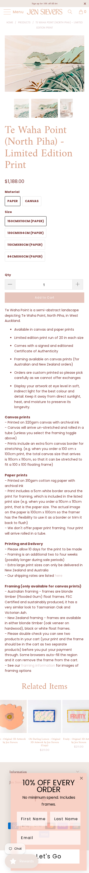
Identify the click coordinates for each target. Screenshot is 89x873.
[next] (79, 67)
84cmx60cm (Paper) (24, 256)
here (58, 575)
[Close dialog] (81, 778)
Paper (12, 201)
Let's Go (48, 856)
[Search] (71, 12)
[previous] (9, 67)
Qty (8, 275)
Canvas (32, 201)
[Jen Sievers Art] (44, 12)
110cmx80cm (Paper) (24, 244)
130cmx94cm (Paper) (25, 233)
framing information (38, 665)
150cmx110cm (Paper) (25, 221)
